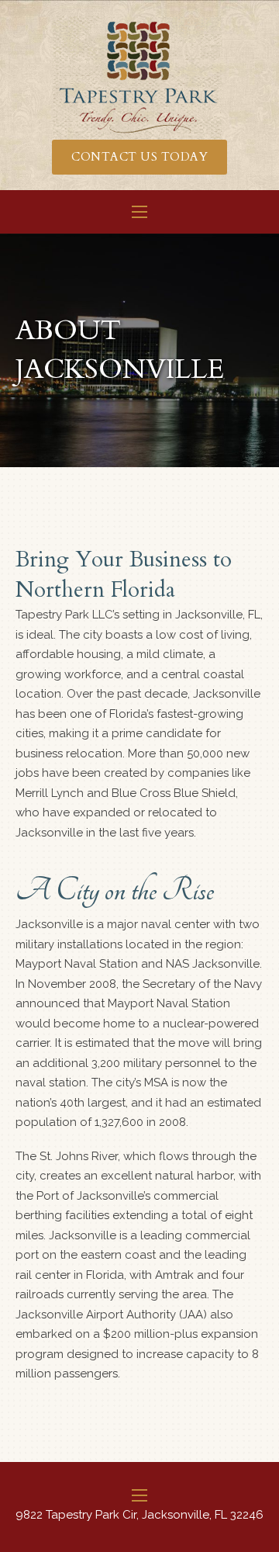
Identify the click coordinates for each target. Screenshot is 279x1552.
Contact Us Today (139, 157)
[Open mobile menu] (139, 212)
